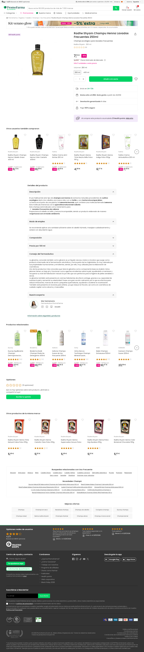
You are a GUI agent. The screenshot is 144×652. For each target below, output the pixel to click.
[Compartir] (135, 34)
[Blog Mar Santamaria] (51, 306)
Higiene (21, 18)
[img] (38, 60)
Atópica (30, 473)
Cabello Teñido (69, 473)
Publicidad (45, 573)
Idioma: (133, 2)
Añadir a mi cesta (111, 79)
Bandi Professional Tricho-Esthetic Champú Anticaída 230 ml (53, 492)
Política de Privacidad (14, 610)
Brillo (36, 473)
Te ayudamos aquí (15, 563)
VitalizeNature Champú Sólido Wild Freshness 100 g (94, 492)
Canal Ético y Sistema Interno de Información (122, 638)
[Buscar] (116, 8)
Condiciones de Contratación (127, 633)
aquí (25, 576)
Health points (46, 576)
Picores (111, 473)
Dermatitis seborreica (99, 473)
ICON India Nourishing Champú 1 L (99, 490)
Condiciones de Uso (131, 631)
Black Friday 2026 (48, 582)
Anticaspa (21, 473)
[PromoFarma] (14, 8)
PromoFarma (12, 18)
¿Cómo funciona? (48, 562)
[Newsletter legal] (7, 604)
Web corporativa (48, 579)
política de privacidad (24, 604)
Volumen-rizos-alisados (85, 475)
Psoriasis (119, 473)
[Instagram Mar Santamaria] (42, 306)
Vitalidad (71, 475)
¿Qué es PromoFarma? (50, 559)
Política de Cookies (131, 636)
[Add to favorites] (136, 79)
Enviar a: (117, 2)
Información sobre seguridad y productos (44, 316)
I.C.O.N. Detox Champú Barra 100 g (73, 490)
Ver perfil (57, 307)
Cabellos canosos (83, 473)
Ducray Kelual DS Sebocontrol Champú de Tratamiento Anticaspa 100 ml (54, 484)
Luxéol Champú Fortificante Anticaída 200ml (76, 487)
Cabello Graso (46, 473)
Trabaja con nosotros (49, 565)
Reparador (128, 473)
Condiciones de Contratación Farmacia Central (121, 635)
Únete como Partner (49, 570)
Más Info (129, 118)
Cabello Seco (57, 473)
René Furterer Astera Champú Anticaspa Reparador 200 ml (39, 487)
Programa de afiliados (50, 568)
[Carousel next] (136, 152)
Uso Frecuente (45, 18)
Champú (36, 18)
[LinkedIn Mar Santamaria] (47, 306)
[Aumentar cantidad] (83, 79)
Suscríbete (44, 596)
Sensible (63, 475)
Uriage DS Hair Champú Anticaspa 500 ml (108, 487)
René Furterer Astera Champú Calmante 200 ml (97, 484)
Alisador (13, 473)
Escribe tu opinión (23, 397)
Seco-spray (54, 475)
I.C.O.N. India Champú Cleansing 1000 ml (45, 490)
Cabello (28, 18)
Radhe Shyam (79, 44)
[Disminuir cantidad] (76, 79)
